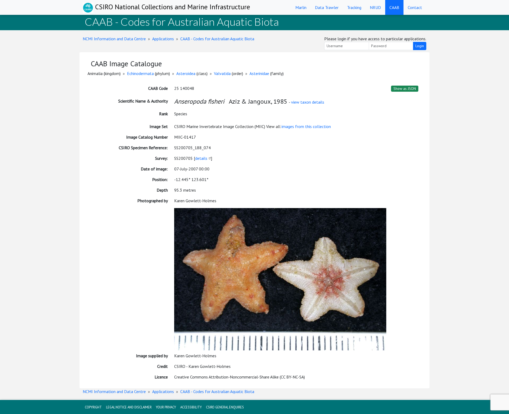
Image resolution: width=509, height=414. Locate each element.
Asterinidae (259, 73)
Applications (163, 38)
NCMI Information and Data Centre (114, 38)
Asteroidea (185, 73)
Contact (415, 7)
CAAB (394, 7)
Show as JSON (404, 88)
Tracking (354, 7)
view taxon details (307, 102)
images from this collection (306, 126)
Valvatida (222, 73)
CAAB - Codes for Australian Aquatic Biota (217, 38)
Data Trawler (327, 7)
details (201, 158)
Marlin (300, 7)
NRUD (375, 7)
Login (419, 45)
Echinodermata (140, 73)
